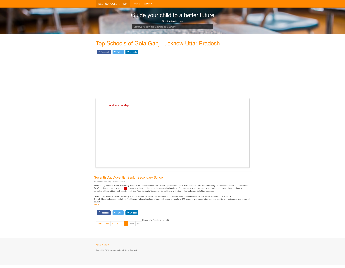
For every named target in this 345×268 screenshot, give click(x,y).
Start (99, 223)
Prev (107, 223)
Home (137, 3)
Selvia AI (148, 3)
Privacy (98, 245)
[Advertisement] (172, 74)
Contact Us (106, 245)
